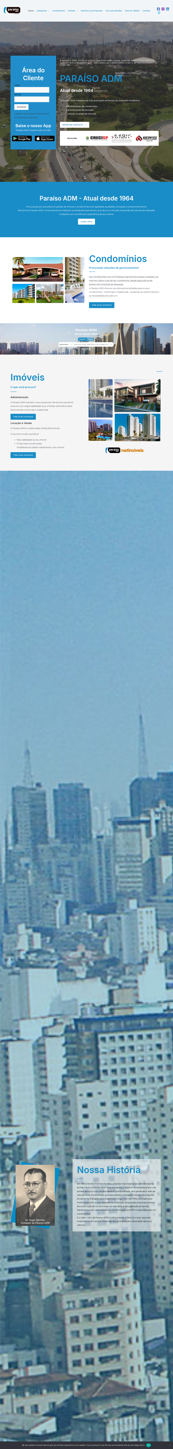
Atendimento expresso (25, 117)
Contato (146, 11)
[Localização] (159, 12)
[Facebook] (158, 9)
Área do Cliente (132, 11)
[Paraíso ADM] (12, 10)
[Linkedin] (167, 9)
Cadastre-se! (20, 114)
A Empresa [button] (42, 11)
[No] (170, 1445)
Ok (148, 1445)
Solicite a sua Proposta (91, 11)
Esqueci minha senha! (38, 114)
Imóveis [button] (71, 11)
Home (31, 11)
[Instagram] (163, 9)
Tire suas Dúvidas (113, 11)
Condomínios (58, 11)
